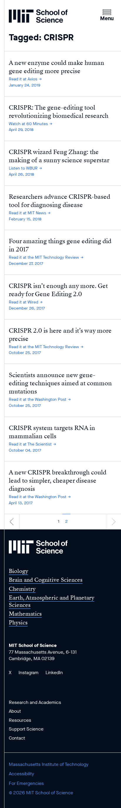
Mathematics (25, 614)
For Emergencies (26, 783)
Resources (20, 720)
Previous (11, 521)
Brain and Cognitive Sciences (46, 580)
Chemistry (22, 589)
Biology (18, 571)
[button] (107, 14)
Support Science (26, 729)
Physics (18, 622)
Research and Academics (35, 702)
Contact (17, 738)
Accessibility (21, 774)
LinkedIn (54, 672)
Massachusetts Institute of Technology (48, 764)
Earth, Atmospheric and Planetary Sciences (51, 601)
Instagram (28, 672)
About (15, 711)
